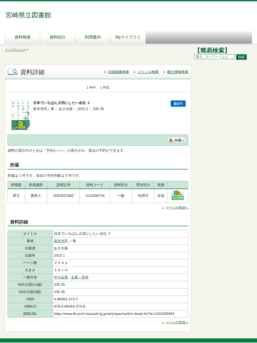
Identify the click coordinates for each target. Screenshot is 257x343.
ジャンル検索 (148, 72)
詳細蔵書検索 (118, 72)
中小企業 (61, 277)
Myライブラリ (128, 37)
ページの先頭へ (176, 207)
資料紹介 (58, 37)
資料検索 (23, 37)
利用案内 (93, 37)
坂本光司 (61, 241)
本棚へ (179, 140)
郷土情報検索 (177, 72)
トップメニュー (15, 49)
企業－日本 (80, 277)
